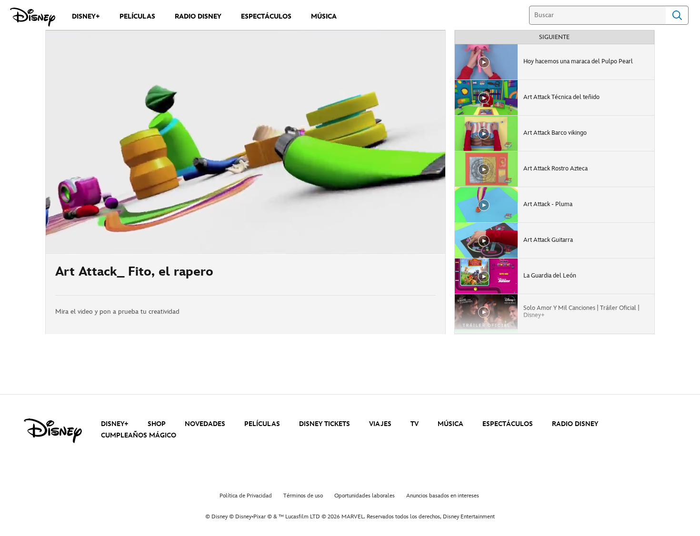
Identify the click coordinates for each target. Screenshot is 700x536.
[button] (111, 242)
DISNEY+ (115, 424)
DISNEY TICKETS (324, 424)
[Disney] (32, 17)
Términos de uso (303, 495)
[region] (245, 142)
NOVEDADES (205, 424)
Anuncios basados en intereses (442, 495)
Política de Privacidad (246, 495)
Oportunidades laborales (364, 495)
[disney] (53, 430)
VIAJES (380, 424)
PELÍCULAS (262, 424)
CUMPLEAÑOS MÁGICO (138, 435)
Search (677, 15)
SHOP (157, 424)
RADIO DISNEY (575, 424)
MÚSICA (450, 424)
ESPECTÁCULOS (507, 424)
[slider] (245, 228)
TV (414, 424)
